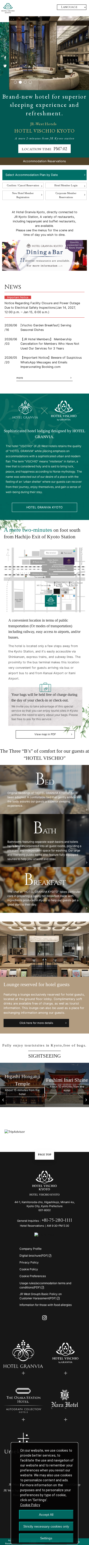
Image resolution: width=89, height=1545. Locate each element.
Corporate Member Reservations (66, 195)
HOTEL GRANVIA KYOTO (44, 507)
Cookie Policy (28, 1269)
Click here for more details (36, 1023)
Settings (46, 1538)
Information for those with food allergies (45, 1305)
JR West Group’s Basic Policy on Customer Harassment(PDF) (40, 1296)
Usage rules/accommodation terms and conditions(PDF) (45, 1285)
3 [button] (25, 83)
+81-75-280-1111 (57, 1220)
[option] (22, 1085)
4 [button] (30, 83)
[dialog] (44, 1493)
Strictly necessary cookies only (46, 1526)
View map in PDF (45, 734)
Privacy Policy (29, 1262)
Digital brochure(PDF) (34, 1255)
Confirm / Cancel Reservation (23, 185)
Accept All (46, 1514)
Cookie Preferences (32, 1276)
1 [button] (15, 83)
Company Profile (30, 1248)
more (19, 377)
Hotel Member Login (66, 185)
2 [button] (20, 83)
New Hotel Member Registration (23, 195)
